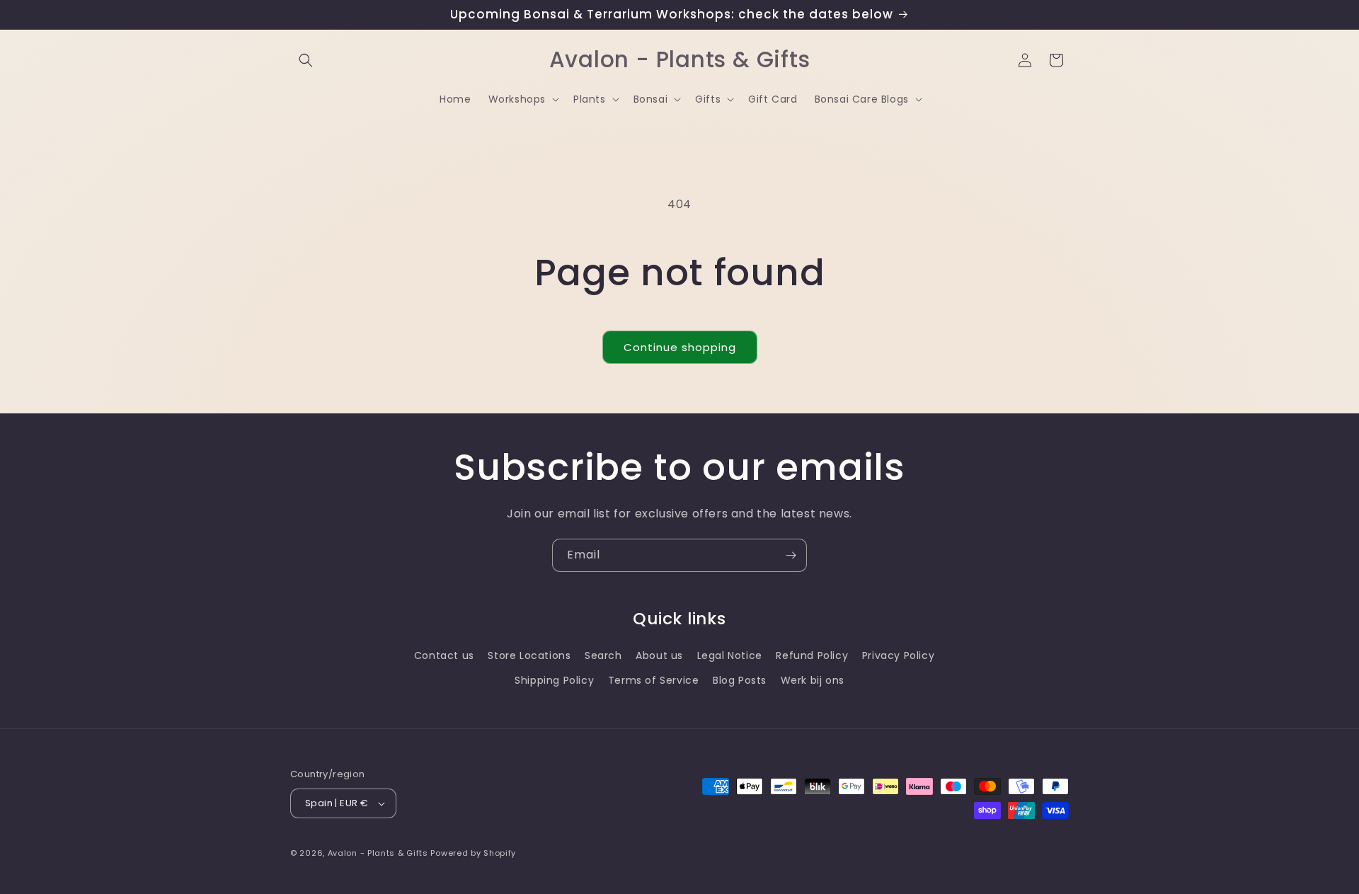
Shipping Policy (554, 680)
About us (659, 655)
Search (603, 655)
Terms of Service (653, 680)
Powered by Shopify (473, 853)
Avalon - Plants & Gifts (378, 853)
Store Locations (529, 655)
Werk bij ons (812, 680)
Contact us (444, 655)
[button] (305, 60)
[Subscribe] (790, 555)
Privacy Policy (898, 655)
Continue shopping (680, 347)
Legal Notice (729, 655)
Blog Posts (740, 680)
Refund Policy (812, 655)
